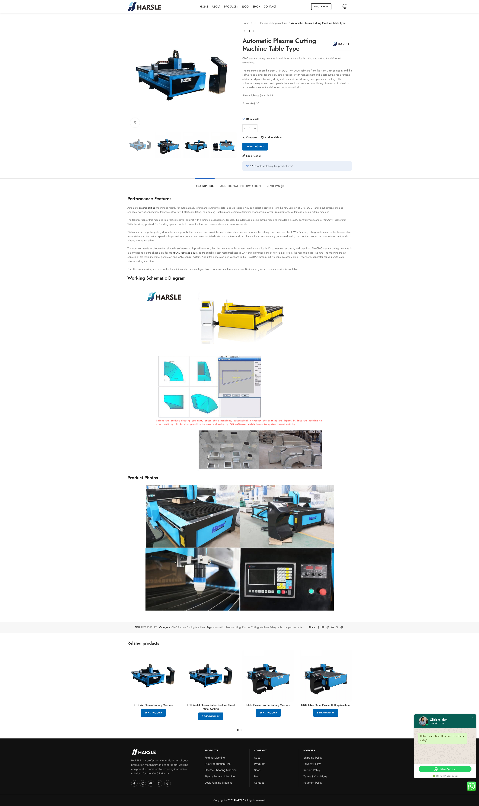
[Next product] (253, 31)
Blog (257, 776)
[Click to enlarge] (135, 122)
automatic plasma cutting (227, 627)
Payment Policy (312, 782)
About (257, 757)
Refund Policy (311, 770)
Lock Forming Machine (218, 782)
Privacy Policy (312, 763)
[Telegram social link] (341, 627)
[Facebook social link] (318, 627)
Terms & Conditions (315, 776)
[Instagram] (142, 783)
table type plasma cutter (290, 627)
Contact (259, 782)
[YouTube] (151, 783)
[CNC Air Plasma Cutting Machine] (153, 676)
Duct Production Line (218, 763)
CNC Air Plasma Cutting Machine (153, 705)
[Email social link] (323, 627)
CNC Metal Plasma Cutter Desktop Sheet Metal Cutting (211, 707)
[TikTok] (167, 783)
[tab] (205, 184)
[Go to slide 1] (238, 730)
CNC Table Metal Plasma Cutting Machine (325, 705)
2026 (235, 800)
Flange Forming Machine (220, 776)
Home (245, 23)
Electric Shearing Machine (221, 770)
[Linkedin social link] (332, 627)
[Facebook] (134, 783)
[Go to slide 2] (241, 730)
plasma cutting (147, 208)
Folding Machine (215, 757)
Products (259, 763)
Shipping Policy (312, 757)
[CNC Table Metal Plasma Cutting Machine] (326, 676)
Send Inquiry (255, 146)
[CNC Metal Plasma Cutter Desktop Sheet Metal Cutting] (211, 676)
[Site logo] (144, 6)
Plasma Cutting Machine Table (258, 627)
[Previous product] (244, 31)
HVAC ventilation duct (185, 253)
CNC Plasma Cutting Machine (270, 23)
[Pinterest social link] (327, 627)
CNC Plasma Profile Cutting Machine (268, 705)
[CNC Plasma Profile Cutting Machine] (268, 676)
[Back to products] (249, 31)
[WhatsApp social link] (337, 627)
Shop (257, 770)
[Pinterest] (159, 783)
